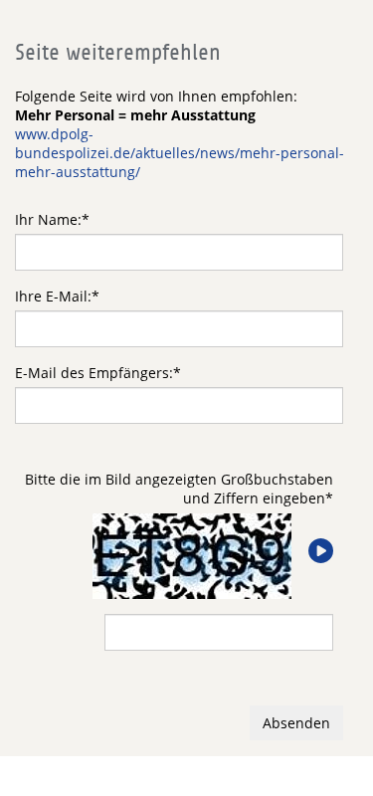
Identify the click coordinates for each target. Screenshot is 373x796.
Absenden (296, 722)
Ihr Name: (52, 219)
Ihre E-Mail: (57, 296)
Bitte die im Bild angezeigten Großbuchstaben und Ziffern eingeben (179, 488)
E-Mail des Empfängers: (98, 372)
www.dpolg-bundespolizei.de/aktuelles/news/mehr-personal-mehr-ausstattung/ (179, 152)
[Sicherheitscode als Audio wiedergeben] (318, 551)
